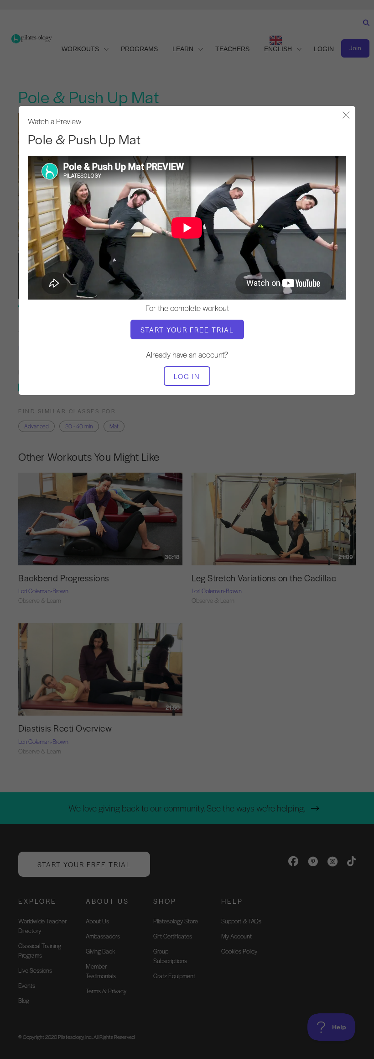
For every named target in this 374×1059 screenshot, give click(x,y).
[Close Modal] (346, 115)
